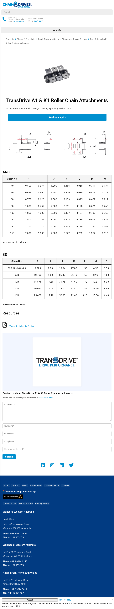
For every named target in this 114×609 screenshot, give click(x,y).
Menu (58, 30)
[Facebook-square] (43, 465)
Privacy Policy (42, 503)
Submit (9, 456)
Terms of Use (9, 503)
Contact (15, 485)
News (25, 485)
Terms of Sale (26, 503)
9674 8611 (35, 21)
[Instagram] (52, 465)
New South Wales (35, 18)
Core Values (36, 485)
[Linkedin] (61, 465)
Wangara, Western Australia (18, 511)
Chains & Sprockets (26, 39)
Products (10, 39)
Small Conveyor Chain (48, 39)
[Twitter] (71, 465)
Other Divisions (51, 485)
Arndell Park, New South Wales (20, 572)
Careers (65, 485)
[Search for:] (54, 12)
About (6, 485)
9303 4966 (16, 21)
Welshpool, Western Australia (19, 544)
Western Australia (16, 19)
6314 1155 (18, 561)
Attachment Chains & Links (74, 39)
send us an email (46, 398)
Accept (30, 600)
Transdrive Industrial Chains (21, 326)
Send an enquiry (57, 117)
